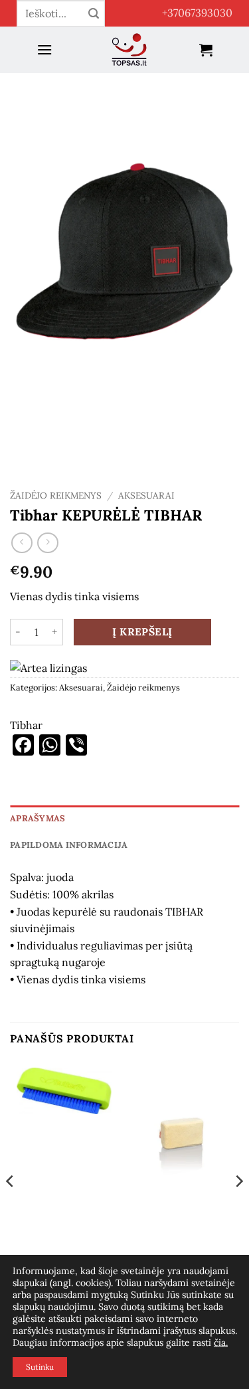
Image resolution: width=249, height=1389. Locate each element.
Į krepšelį (142, 631)
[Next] (238, 1208)
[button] (44, 49)
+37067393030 (197, 12)
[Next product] (21, 542)
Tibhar (26, 725)
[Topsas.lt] (129, 50)
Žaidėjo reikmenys (56, 495)
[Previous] (11, 1208)
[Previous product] (47, 542)
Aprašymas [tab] (37, 818)
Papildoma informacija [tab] (68, 845)
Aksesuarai (146, 495)
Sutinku (40, 1367)
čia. (221, 1342)
